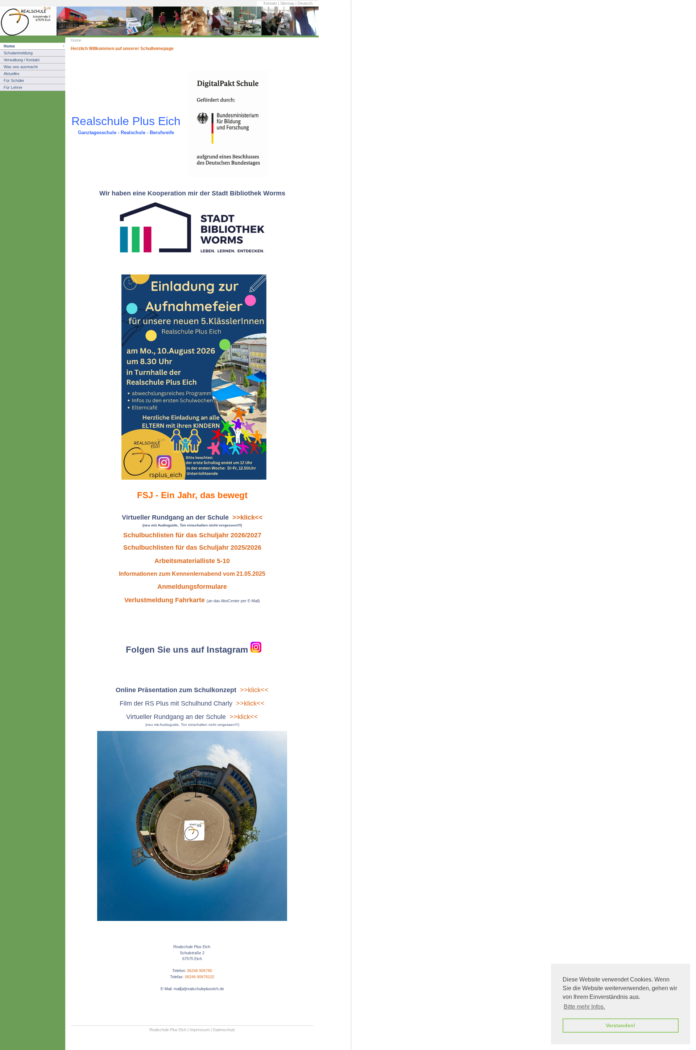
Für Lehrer (13, 87)
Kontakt (270, 3)
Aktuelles (12, 73)
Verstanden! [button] (620, 1025)
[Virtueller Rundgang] (192, 919)
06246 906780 (199, 970)
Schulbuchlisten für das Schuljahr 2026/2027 (192, 535)
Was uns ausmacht (21, 67)
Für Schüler (14, 80)
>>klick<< (254, 690)
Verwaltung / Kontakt (22, 60)
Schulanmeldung (18, 53)
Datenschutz (224, 1030)
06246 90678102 (199, 977)
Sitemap (287, 3)
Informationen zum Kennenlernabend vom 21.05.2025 (192, 574)
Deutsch (305, 3)
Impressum (200, 1030)
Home (9, 46)
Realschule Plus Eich (167, 1030)
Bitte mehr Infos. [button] (584, 1007)
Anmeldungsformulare (192, 586)
